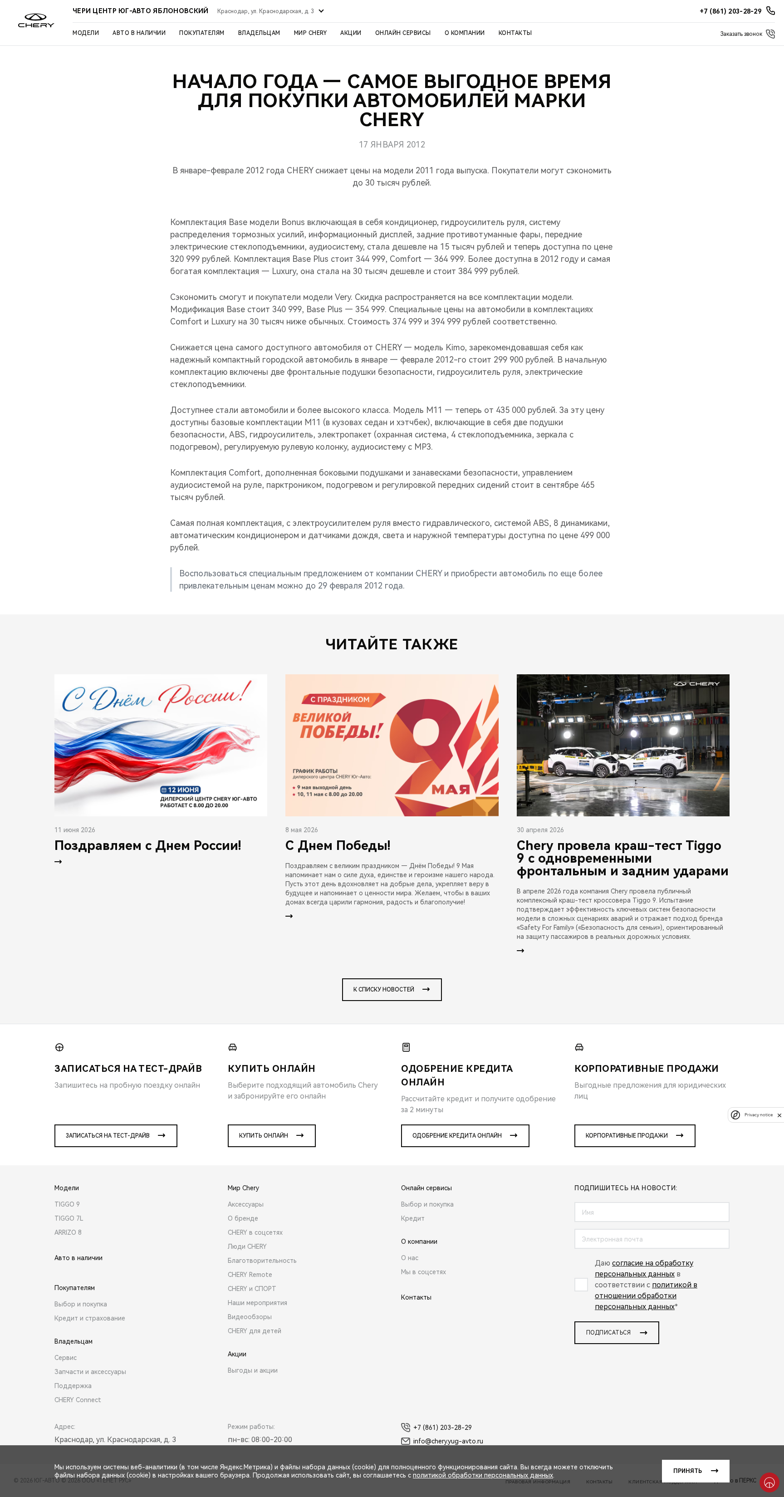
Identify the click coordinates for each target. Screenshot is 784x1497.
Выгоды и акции (253, 1370)
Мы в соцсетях (423, 1272)
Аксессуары (246, 1204)
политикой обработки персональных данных (483, 1475)
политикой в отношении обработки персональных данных (646, 1296)
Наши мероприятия (257, 1302)
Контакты (515, 33)
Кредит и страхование (89, 1318)
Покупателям (202, 33)
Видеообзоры (250, 1316)
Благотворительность (262, 1260)
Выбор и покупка (80, 1304)
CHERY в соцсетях (255, 1232)
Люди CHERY (247, 1246)
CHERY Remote (250, 1274)
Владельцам (259, 33)
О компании (465, 33)
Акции (351, 33)
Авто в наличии (139, 33)
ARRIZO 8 (68, 1232)
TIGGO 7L (68, 1218)
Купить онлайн (263, 1136)
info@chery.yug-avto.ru (448, 1441)
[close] (779, 1115)
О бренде (243, 1218)
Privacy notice (759, 1115)
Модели (86, 33)
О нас (409, 1257)
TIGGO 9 (67, 1204)
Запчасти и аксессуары (90, 1371)
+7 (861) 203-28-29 (442, 1427)
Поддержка (73, 1385)
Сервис (65, 1357)
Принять (687, 1471)
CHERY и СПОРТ (252, 1288)
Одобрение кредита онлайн (457, 1136)
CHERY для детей (254, 1331)
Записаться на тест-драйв (108, 1136)
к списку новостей (383, 990)
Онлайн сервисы (403, 33)
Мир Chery (310, 33)
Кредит (413, 1218)
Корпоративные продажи (627, 1136)
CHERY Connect (77, 1400)
